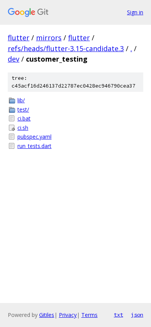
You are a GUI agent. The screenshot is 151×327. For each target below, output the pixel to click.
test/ (23, 109)
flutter (18, 37)
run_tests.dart (34, 146)
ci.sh (22, 127)
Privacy (68, 314)
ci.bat (24, 118)
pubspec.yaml (34, 136)
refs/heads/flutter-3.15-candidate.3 (66, 48)
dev (13, 59)
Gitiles (46, 314)
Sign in (135, 12)
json (137, 314)
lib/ (21, 100)
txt (118, 314)
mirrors (49, 37)
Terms (89, 314)
